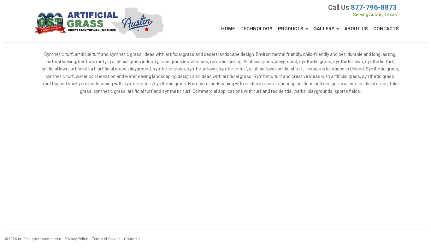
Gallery (324, 28)
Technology (256, 28)
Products (291, 28)
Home (228, 28)
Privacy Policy (76, 239)
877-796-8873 (374, 7)
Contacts (386, 28)
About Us (356, 28)
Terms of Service (106, 239)
